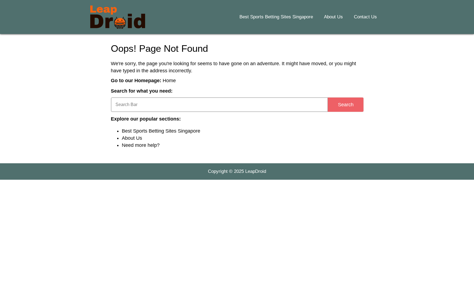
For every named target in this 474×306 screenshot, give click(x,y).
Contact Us (365, 16)
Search (346, 104)
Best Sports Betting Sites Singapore (276, 16)
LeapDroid (255, 171)
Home (169, 80)
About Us (333, 16)
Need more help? (141, 145)
